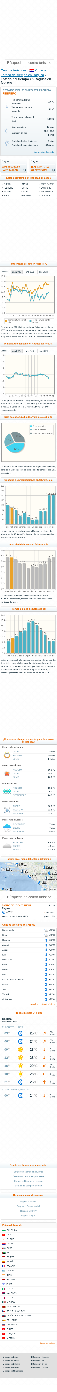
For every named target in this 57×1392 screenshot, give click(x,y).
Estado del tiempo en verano (28, 1181)
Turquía (11, 1334)
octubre (46, 188)
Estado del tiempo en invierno (28, 1171)
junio (25, 188)
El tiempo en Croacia (39, 1367)
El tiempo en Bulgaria (11, 1364)
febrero (8, 188)
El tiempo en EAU (38, 1360)
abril (6, 195)
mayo (25, 184)
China (10, 1235)
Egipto (10, 1257)
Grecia (10, 1271)
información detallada (44, 152)
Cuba (9, 1248)
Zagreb (5, 945)
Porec (5, 969)
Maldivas (12, 1293)
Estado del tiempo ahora (16, 905)
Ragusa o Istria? (28, 1211)
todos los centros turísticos (42, 1004)
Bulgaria (12, 1230)
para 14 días (11, 168)
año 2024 (43, 272)
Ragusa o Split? (28, 1215)
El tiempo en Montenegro (13, 1371)
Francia (11, 1266)
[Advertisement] (28, 29)
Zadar (5, 950)
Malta (10, 1298)
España (11, 1262)
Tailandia (12, 1325)
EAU (9, 1253)
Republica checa (16, 1311)
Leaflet (44, 889)
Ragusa (6, 940)
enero (7, 184)
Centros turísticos (14, 70)
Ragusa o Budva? (28, 1201)
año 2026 (16, 272)
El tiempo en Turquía (11, 1360)
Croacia (41, 70)
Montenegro (14, 1307)
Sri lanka (12, 1320)
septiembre (47, 184)
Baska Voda (8, 930)
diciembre (46, 195)
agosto (26, 195)
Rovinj (5, 984)
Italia (10, 1289)
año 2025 (30, 272)
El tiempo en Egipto (10, 1357)
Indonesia (12, 1280)
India (9, 1275)
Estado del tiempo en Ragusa (22, 75)
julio (25, 191)
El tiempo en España (11, 1367)
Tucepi (5, 994)
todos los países (47, 1343)
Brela (4, 935)
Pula (4, 974)
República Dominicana (19, 1316)
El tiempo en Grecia (39, 1364)
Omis (4, 964)
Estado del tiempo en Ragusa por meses (28, 178)
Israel (10, 1284)
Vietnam (11, 1338)
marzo (7, 191)
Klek (4, 955)
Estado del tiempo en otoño (28, 1185)
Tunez (10, 1329)
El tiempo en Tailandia (40, 1357)
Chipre (10, 1239)
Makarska (7, 960)
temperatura (40, 168)
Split (4, 989)
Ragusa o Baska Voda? (28, 1206)
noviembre (47, 191)
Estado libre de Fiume (13, 979)
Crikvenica (7, 999)
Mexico (11, 1302)
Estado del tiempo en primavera (28, 1176)
